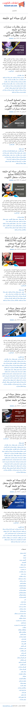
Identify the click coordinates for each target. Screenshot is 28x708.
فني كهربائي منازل (21, 657)
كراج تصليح (6, 531)
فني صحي (23, 653)
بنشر (23, 292)
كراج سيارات (9, 535)
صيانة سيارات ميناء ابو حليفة (19, 159)
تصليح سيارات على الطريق (19, 363)
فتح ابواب (23, 639)
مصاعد (24, 676)
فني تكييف (23, 646)
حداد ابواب (23, 602)
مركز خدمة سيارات (17, 384)
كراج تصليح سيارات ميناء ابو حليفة (14, 85)
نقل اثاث (24, 692)
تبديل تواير (12, 155)
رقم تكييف (23, 622)
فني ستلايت (23, 650)
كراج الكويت (9, 225)
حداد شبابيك (23, 611)
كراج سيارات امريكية (21, 375)
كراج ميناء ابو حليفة (16, 161)
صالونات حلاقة (22, 632)
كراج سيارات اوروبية (10, 375)
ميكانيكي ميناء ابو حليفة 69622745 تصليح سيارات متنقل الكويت (14, 174)
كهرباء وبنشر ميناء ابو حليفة (11, 227)
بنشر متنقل (21, 148)
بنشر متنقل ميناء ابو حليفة (16, 153)
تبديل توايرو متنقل (21, 361)
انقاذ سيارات (21, 359)
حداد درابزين (23, 604)
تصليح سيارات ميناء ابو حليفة (19, 157)
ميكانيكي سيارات (8, 384)
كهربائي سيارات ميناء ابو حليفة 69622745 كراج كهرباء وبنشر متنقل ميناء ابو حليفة (15, 242)
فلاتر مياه (24, 643)
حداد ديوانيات (22, 608)
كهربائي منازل (22, 669)
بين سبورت (23, 569)
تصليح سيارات (6, 155)
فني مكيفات (23, 660)
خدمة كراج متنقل (17, 531)
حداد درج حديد (22, 606)
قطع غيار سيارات (14, 367)
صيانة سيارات (8, 157)
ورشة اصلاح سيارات (21, 386)
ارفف (24, 555)
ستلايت (24, 627)
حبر (25, 599)
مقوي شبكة (23, 683)
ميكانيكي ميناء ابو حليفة (20, 229)
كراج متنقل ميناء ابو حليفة (9, 380)
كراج (11, 531)
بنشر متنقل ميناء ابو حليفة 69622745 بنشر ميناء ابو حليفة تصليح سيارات (14, 398)
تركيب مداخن (22, 581)
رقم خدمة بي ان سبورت (20, 625)
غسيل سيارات (22, 636)
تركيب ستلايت (22, 576)
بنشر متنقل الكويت (13, 219)
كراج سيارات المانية (7, 373)
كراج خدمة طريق (12, 533)
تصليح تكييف (23, 583)
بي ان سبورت (22, 567)
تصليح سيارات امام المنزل (10, 361)
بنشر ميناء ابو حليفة (8, 77)
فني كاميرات (23, 655)
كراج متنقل (19, 380)
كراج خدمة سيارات (17, 373)
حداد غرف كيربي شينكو (20, 613)
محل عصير (23, 671)
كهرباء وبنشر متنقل (13, 88)
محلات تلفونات (22, 674)
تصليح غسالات (22, 595)
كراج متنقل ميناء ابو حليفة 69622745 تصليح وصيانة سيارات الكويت (15, 312)
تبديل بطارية (7, 81)
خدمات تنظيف (22, 618)
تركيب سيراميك (22, 578)
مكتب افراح (23, 685)
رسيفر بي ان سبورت (21, 620)
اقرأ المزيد (11, 71)
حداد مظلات (23, 615)
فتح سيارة (23, 641)
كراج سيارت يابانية (14, 377)
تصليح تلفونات (22, 585)
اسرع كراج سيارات (19, 529)
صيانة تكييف (23, 634)
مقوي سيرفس (22, 680)
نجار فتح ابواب (22, 690)
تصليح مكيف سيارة (17, 225)
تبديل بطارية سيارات (21, 83)
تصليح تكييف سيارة (11, 223)
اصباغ (24, 557)
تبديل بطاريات (20, 75)
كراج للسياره (19, 539)
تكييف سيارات (22, 597)
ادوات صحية (23, 553)
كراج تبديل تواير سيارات (16, 371)
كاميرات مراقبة (22, 662)
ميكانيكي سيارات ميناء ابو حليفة (10, 300)
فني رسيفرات (22, 648)
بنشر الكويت (21, 150)
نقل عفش (23, 694)
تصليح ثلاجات (23, 588)
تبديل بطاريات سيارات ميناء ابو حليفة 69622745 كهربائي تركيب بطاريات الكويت (14, 31)
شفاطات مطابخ (22, 629)
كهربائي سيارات (22, 667)
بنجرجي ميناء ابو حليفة (18, 77)
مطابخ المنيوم (22, 678)
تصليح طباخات (22, 592)
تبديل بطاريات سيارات (13, 79)
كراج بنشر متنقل (18, 369)
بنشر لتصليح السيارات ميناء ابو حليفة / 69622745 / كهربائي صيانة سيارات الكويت (15, 104)
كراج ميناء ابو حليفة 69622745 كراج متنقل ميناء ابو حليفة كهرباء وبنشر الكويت (14, 484)
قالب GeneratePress (7, 705)
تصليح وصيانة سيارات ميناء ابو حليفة (14, 365)
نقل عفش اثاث (22, 697)
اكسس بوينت (22, 560)
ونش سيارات (23, 699)
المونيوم (24, 562)
